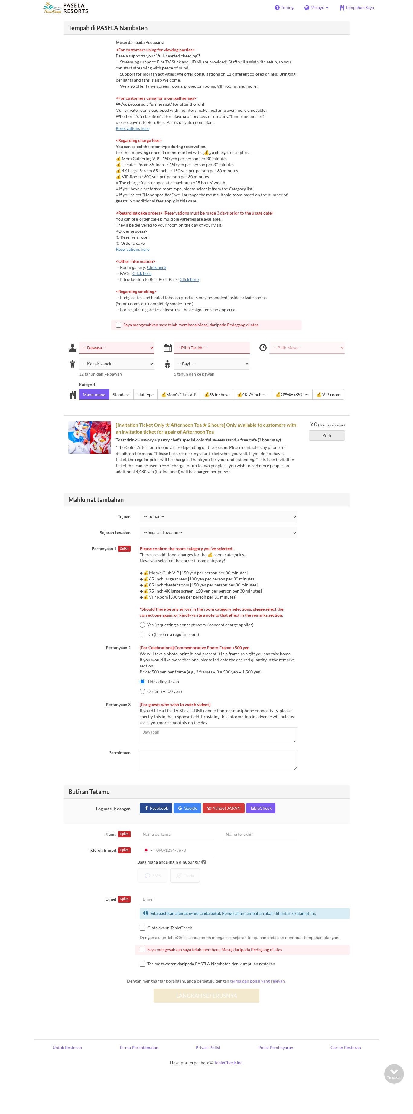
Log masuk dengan (113, 808)
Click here (156, 267)
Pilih (326, 435)
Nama (116, 834)
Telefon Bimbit (108, 850)
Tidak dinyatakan (163, 681)
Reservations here (132, 128)
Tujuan (124, 516)
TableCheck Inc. (228, 1062)
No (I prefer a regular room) (173, 634)
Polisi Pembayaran (275, 1047)
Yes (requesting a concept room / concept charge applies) (200, 624)
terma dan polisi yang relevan (257, 980)
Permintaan (120, 752)
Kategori (87, 384)
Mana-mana (94, 394)
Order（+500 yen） (165, 691)
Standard (121, 394)
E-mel (117, 899)
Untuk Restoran (67, 1047)
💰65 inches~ (216, 394)
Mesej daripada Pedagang (140, 42)
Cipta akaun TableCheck (169, 927)
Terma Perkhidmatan (138, 1047)
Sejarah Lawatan (115, 532)
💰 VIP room (328, 394)
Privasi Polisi (208, 1047)
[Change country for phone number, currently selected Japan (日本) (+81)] (147, 850)
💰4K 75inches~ (252, 394)
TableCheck (261, 808)
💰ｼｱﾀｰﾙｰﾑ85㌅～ (292, 394)
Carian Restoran (345, 1047)
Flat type (145, 394)
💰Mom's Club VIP (179, 394)
